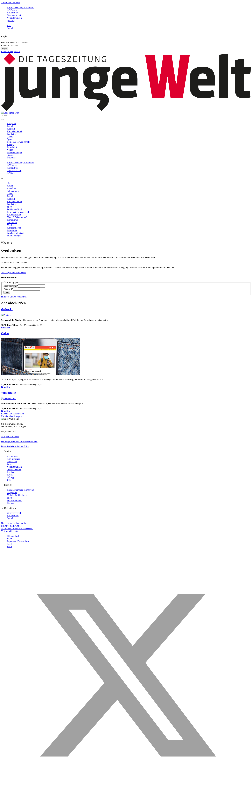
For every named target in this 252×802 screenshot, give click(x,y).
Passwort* (8, 289)
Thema (10, 136)
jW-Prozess (12, 10)
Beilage (10, 144)
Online (5, 333)
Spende (10, 28)
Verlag (10, 150)
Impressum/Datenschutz (18, 541)
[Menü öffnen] (2, 119)
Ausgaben (11, 123)
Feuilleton (11, 134)
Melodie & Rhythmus (17, 495)
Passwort (5, 45)
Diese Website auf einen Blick (15, 446)
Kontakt (10, 472)
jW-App (10, 477)
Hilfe (9, 546)
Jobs (9, 480)
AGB (9, 544)
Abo (9, 25)
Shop (9, 498)
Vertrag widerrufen (10, 531)
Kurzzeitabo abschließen (12, 413)
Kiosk (10, 474)
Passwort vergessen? (10, 51)
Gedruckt (7, 309)
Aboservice (12, 456)
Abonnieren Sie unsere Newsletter (17, 528)
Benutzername (7, 42)
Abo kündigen (13, 459)
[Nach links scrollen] (2, 178)
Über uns (11, 157)
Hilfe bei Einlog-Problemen (14, 296)
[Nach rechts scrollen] (2, 241)
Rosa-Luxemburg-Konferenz (20, 7)
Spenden (11, 518)
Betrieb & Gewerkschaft (18, 142)
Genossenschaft (14, 15)
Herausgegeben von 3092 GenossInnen (19, 441)
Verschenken (8, 392)
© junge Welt (13, 536)
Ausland (11, 128)
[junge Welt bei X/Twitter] (126, 799)
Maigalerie (12, 492)
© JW (9, 538)
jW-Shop (11, 20)
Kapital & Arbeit (14, 131)
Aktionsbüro (13, 12)
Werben (10, 464)
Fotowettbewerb (14, 500)
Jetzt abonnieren (13, 272)
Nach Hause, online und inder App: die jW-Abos (13, 524)
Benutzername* (11, 286)
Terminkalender (14, 469)
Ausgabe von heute (10, 436)
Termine (11, 155)
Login (4, 49)
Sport (9, 139)
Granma (10, 503)
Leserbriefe (12, 147)
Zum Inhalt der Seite (10, 2)
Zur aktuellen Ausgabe (11, 416)
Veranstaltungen (14, 18)
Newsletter (12, 461)
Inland (10, 126)
